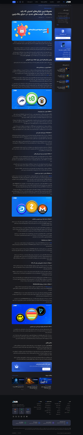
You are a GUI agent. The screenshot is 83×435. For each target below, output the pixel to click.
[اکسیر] (68, 2)
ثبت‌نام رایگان (46, 369)
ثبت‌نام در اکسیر (62, 37)
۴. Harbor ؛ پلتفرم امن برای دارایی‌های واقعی (63, 22)
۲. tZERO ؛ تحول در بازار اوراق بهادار (63, 18)
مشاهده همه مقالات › (15, 375)
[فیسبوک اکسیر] (24, 416)
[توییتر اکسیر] (19, 416)
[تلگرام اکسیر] (13, 416)
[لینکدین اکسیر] (21, 416)
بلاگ (64, 2)
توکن (51, 42)
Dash (51, 243)
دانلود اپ (63, 59)
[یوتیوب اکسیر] (27, 416)
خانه (70, 5)
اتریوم (48, 75)
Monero (50, 176)
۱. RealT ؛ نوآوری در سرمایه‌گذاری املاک (63, 16)
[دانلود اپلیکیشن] (23, 2)
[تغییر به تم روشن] (20, 2)
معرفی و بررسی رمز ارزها (64, 5)
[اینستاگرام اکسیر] (16, 416)
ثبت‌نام (14, 1)
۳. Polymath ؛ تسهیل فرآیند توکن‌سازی (63, 19)
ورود (17, 1)
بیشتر (57, 24)
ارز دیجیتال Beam (49, 286)
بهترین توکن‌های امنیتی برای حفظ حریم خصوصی (63, 14)
